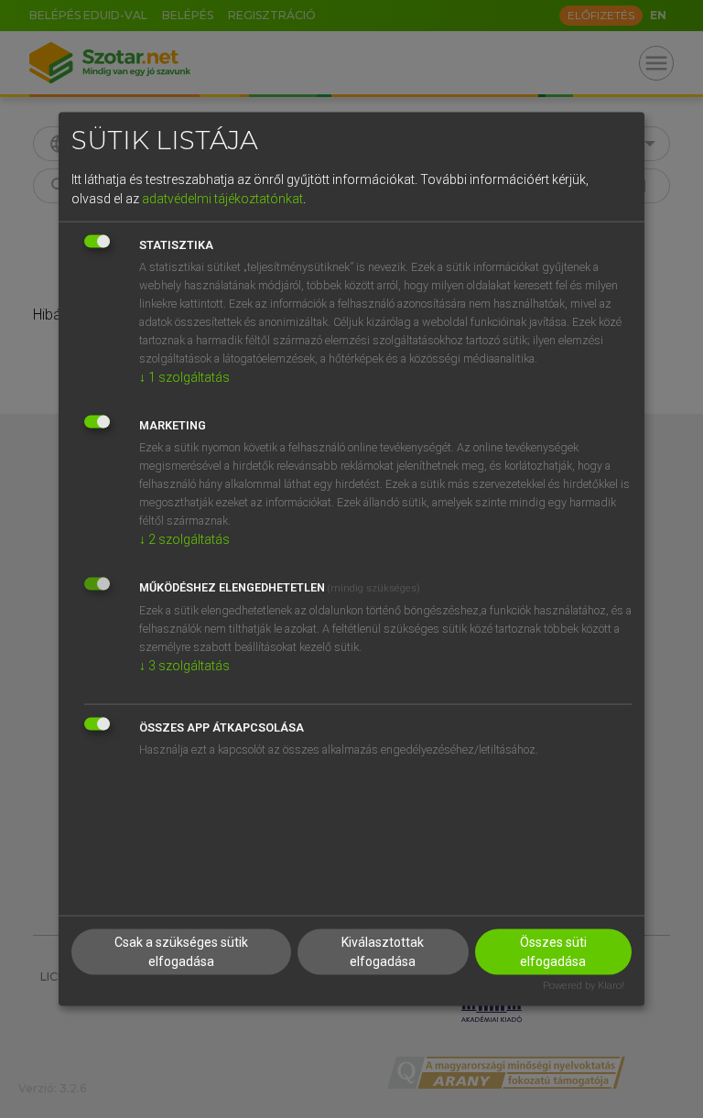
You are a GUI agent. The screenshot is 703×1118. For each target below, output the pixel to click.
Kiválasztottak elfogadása (382, 951)
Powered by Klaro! (583, 985)
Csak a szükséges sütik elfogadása (181, 951)
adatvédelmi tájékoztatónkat (222, 198)
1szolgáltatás (184, 377)
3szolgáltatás (184, 665)
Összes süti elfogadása (553, 951)
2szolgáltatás (184, 539)
